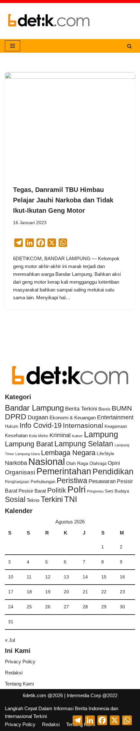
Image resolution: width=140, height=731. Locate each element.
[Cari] (129, 46)
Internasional (83, 425)
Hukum (11, 426)
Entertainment (115, 417)
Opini (114, 463)
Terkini (52, 499)
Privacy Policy (20, 661)
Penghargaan (17, 482)
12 (47, 577)
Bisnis (104, 409)
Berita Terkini (81, 409)
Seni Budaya (117, 491)
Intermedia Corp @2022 (92, 695)
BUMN (122, 408)
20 (66, 591)
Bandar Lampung (34, 408)
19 (47, 591)
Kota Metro (38, 436)
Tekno (33, 500)
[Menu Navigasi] (12, 45)
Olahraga (98, 463)
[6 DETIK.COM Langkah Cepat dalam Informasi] (49, 20)
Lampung (101, 434)
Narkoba (16, 462)
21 (85, 591)
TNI (70, 499)
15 (103, 577)
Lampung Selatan (83, 444)
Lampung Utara (27, 454)
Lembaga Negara (68, 453)
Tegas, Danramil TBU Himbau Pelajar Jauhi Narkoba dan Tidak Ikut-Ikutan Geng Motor (63, 200)
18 (29, 591)
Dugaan (38, 417)
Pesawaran (102, 481)
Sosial (15, 499)
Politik (56, 490)
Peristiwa (72, 480)
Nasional (46, 461)
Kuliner (77, 436)
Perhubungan (43, 482)
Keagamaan (116, 426)
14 (85, 577)
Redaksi (13, 672)
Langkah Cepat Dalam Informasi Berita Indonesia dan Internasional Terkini (61, 712)
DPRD (15, 417)
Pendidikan (112, 471)
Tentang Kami (19, 683)
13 (66, 577)
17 (10, 591)
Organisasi (20, 472)
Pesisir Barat (32, 491)
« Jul (10, 640)
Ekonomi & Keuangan (72, 417)
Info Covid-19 (41, 425)
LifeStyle (105, 453)
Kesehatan (16, 435)
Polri (76, 489)
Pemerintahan (63, 471)
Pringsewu (95, 491)
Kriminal (60, 435)
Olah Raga (77, 463)
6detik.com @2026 (43, 695)
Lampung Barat (29, 444)
